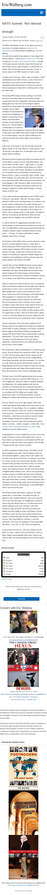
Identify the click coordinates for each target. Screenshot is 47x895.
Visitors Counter (6, 579)
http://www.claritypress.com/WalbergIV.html (23, 640)
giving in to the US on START (30, 59)
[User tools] (42, 37)
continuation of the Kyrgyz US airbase (23, 61)
